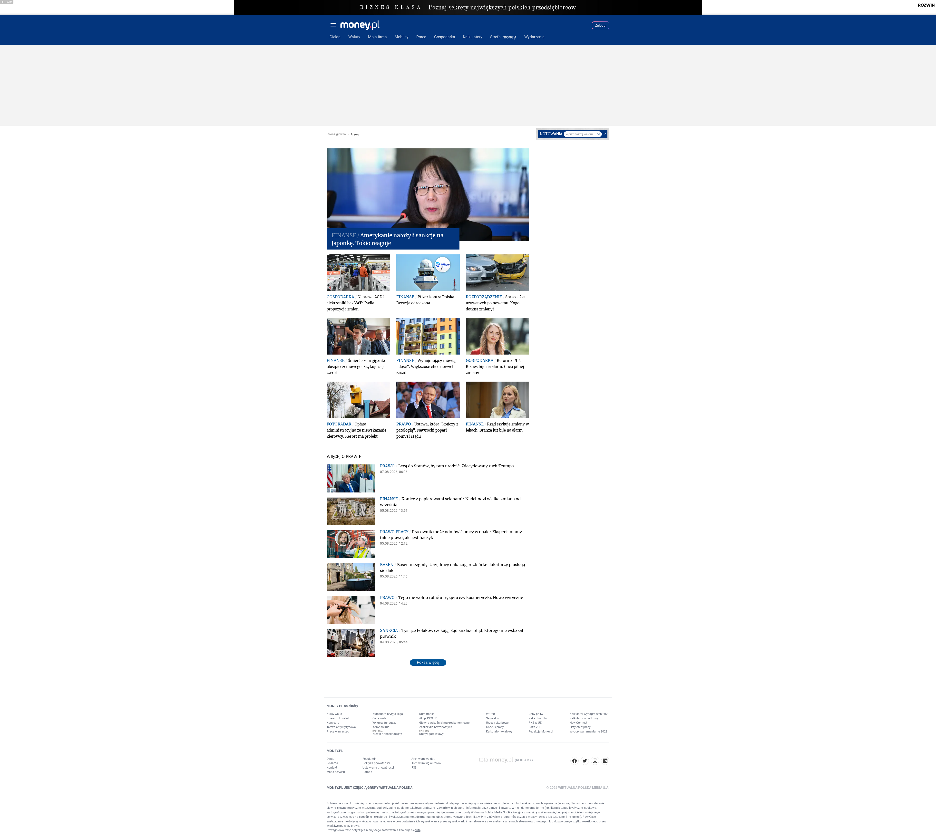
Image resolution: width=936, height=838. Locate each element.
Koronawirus (380, 727)
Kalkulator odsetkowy (584, 718)
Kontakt (332, 767)
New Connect (578, 722)
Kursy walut (334, 714)
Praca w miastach (339, 731)
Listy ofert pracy (580, 727)
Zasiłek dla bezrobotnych (435, 727)
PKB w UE (535, 722)
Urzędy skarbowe (497, 722)
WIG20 (490, 714)
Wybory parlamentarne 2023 (588, 731)
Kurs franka (427, 714)
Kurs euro (333, 722)
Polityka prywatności (376, 763)
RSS (414, 767)
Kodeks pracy (495, 727)
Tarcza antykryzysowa (341, 727)
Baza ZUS (535, 727)
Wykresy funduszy (384, 722)
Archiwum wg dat (423, 759)
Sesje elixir (493, 718)
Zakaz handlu (538, 718)
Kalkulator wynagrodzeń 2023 (589, 714)
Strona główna (336, 134)
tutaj (418, 830)
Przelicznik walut (338, 718)
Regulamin (369, 759)
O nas (330, 759)
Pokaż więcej (428, 662)
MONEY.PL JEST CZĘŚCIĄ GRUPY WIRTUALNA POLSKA (369, 788)
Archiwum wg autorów (426, 763)
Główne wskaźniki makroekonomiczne (444, 722)
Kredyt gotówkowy (431, 734)
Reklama (332, 763)
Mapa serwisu (336, 772)
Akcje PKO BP (428, 718)
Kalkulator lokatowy (499, 731)
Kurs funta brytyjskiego (387, 714)
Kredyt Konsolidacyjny (387, 734)
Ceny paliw (536, 714)
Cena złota (379, 718)
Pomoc (367, 772)
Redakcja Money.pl (541, 731)
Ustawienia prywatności (378, 767)
